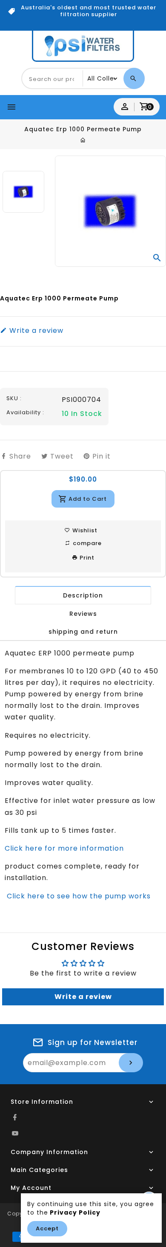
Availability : (25, 412)
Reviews (83, 613)
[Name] (131, 1062)
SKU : (14, 398)
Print (86, 558)
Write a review (35, 330)
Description (83, 595)
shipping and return (83, 631)
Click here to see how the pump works (78, 896)
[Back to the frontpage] (83, 140)
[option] (23, 191)
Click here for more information (64, 848)
